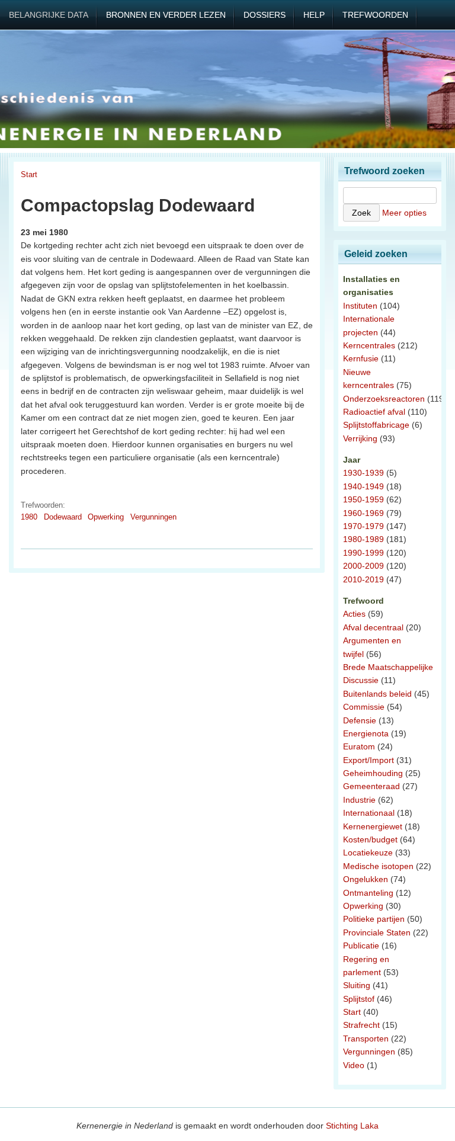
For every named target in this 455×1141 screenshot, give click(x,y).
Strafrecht (361, 1025)
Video (353, 1065)
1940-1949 (363, 486)
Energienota (366, 733)
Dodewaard (63, 516)
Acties (354, 613)
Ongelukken (365, 879)
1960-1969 (363, 513)
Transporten (366, 1038)
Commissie (363, 706)
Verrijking (360, 438)
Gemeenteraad (371, 786)
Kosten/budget (370, 839)
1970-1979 (363, 526)
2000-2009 (363, 565)
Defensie (359, 720)
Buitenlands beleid (377, 693)
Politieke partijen (374, 919)
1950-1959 (363, 499)
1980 (29, 516)
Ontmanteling (368, 893)
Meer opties (404, 212)
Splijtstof (358, 999)
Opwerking (106, 516)
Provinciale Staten (377, 932)
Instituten (360, 305)
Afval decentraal (373, 627)
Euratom (359, 746)
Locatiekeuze (368, 852)
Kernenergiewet (372, 826)
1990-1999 (363, 552)
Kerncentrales (369, 345)
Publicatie (361, 945)
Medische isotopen (378, 866)
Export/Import (368, 760)
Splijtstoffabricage (376, 425)
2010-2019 (363, 579)
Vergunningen (153, 516)
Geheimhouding (373, 773)
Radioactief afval (374, 411)
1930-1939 (363, 472)
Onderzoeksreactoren (384, 398)
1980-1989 (363, 539)
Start (29, 174)
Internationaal (369, 813)
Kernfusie (361, 358)
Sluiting (356, 985)
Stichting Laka (352, 1125)
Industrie (359, 800)
